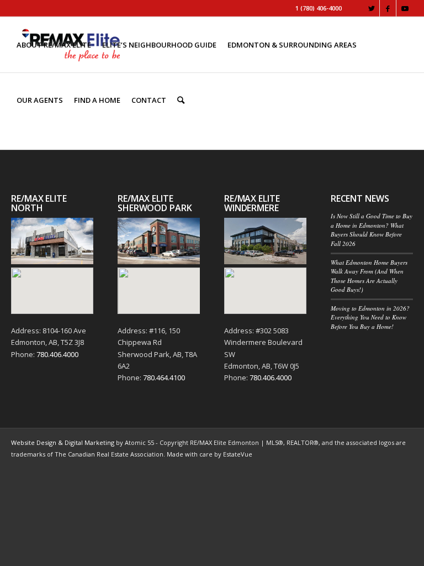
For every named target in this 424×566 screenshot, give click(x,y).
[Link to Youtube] (404, 8)
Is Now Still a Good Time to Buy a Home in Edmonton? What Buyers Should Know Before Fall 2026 (371, 230)
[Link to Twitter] (371, 8)
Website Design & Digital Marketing (62, 442)
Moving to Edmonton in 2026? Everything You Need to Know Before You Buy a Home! (370, 317)
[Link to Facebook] (388, 8)
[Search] (181, 100)
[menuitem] (54, 44)
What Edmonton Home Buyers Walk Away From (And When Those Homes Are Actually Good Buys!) (369, 276)
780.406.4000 (57, 354)
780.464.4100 (164, 377)
